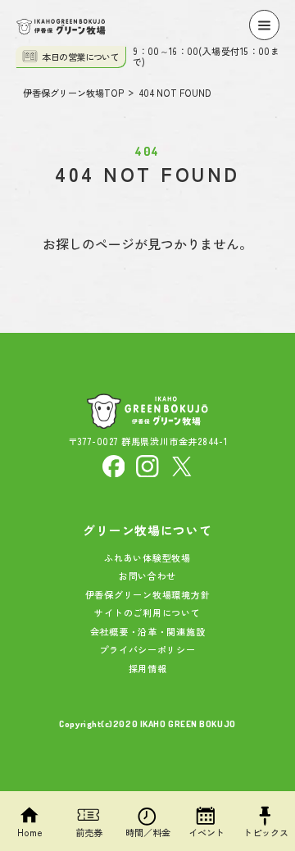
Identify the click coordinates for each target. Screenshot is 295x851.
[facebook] (113, 464)
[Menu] (264, 25)
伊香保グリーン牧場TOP (74, 93)
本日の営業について (80, 56)
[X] (181, 464)
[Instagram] (147, 464)
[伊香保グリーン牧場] (61, 27)
